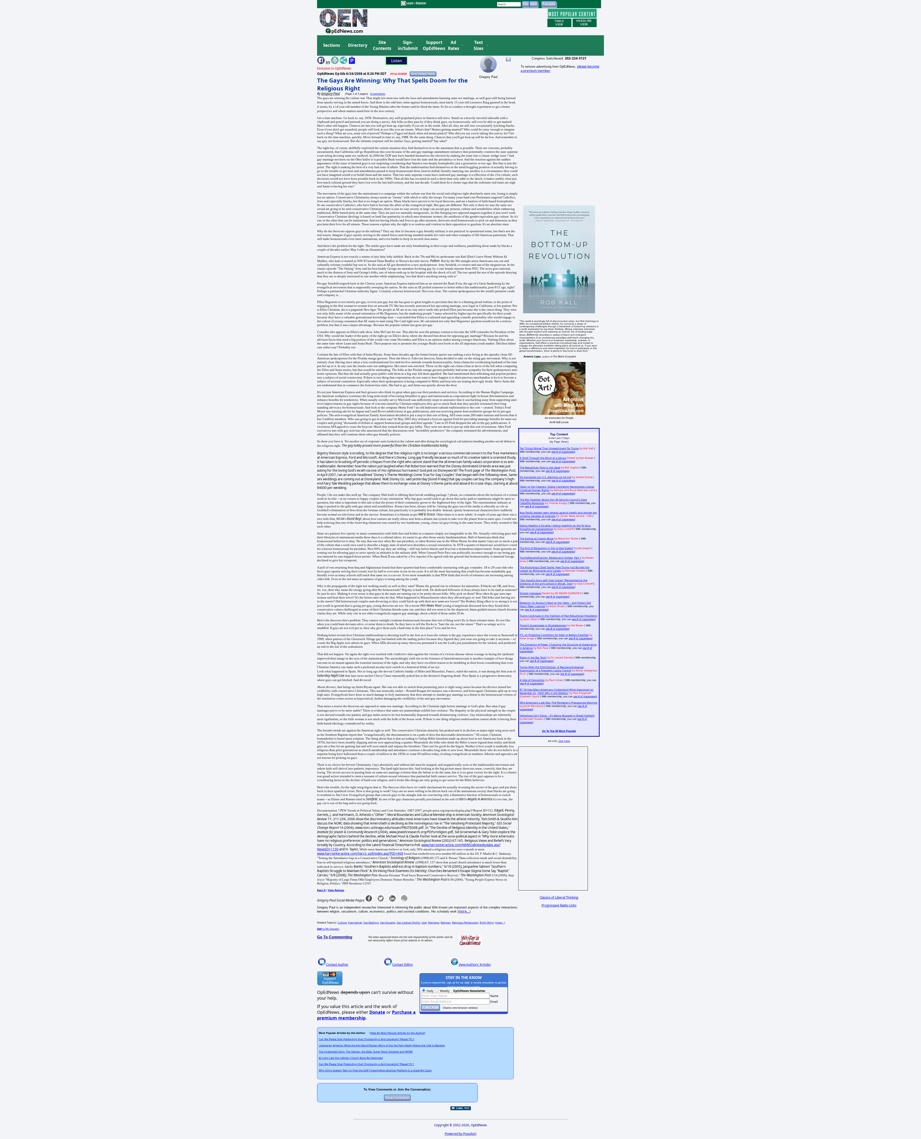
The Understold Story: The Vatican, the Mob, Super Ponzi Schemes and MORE (366, 1051)
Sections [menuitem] (331, 45)
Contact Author (337, 964)
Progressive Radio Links (559, 905)
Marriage (433, 922)
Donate (377, 1012)
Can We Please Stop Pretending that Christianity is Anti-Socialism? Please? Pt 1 (366, 1064)
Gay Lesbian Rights (408, 922)
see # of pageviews (562, 451)
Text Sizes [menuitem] (478, 45)
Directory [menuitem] (357, 45)
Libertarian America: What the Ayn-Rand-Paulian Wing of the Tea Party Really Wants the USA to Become (382, 1045)
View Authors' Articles (475, 964)
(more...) (500, 922)
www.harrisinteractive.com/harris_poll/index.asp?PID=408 (360, 853)
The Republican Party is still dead (540, 467)
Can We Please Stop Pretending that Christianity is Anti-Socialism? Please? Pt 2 (366, 1039)
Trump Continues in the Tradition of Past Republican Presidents (558, 615)
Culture (342, 922)
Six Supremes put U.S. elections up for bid (545, 477)
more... (464, 911)
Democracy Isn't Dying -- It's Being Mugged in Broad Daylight (557, 715)
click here (564, 741)
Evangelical (355, 922)
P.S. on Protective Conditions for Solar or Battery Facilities (554, 635)
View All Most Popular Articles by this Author (397, 1033)
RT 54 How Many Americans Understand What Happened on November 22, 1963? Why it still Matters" (556, 691)
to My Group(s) (328, 929)
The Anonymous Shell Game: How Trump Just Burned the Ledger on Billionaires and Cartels (554, 569)
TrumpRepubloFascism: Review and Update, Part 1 (550, 557)
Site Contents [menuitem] (382, 45)
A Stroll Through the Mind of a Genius (543, 458)
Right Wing (487, 922)
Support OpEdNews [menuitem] (432, 45)
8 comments (377, 93)
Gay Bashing (371, 922)
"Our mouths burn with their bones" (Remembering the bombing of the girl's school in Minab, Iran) (553, 582)
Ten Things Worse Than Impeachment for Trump (549, 448)
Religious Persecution (465, 922)
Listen (396, 60)
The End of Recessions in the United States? (546, 548)
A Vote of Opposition (532, 680)
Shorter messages (530, 593)
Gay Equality (387, 922)
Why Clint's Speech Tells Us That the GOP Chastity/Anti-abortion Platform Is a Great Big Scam (375, 1070)
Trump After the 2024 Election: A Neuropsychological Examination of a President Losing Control (552, 668)
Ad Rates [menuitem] (453, 45)
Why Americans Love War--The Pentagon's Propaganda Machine (558, 702)
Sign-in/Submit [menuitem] (407, 45)
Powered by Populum (460, 1134)
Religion (446, 922)
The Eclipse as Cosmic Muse (537, 538)
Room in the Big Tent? (533, 657)
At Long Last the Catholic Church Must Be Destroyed (351, 1058)
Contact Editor (402, 964)
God (424, 922)
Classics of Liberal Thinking (559, 897)
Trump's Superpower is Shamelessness (543, 625)
